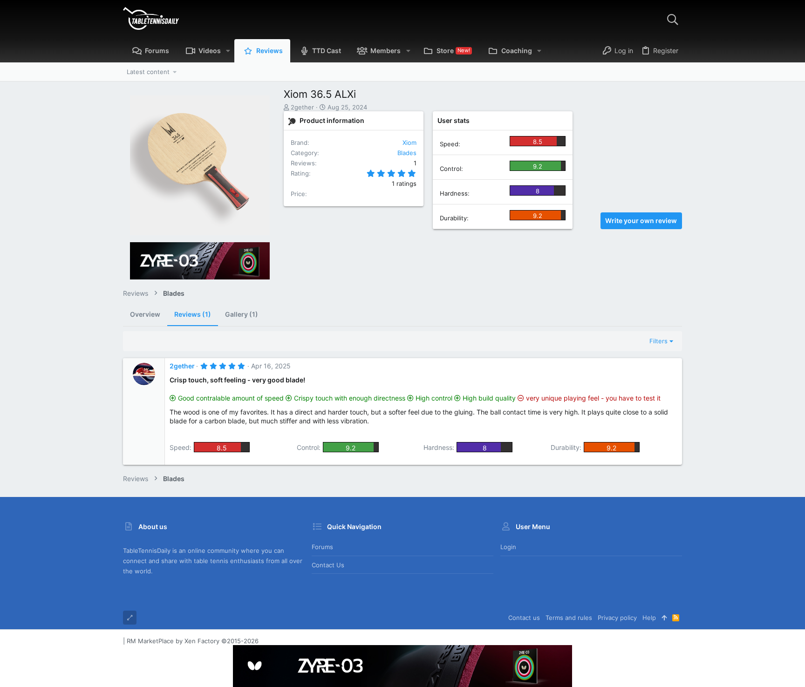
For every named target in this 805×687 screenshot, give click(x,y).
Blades (406, 152)
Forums (322, 547)
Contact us (328, 565)
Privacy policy (617, 617)
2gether (302, 107)
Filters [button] (658, 341)
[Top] (664, 618)
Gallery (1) (241, 314)
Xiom (409, 142)
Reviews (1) (192, 314)
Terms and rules (569, 617)
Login (508, 547)
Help (649, 617)
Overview (145, 314)
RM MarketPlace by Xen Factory (193, 641)
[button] (228, 50)
